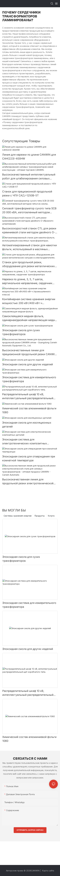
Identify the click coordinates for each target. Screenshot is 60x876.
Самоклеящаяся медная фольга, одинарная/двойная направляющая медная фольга (30, 318)
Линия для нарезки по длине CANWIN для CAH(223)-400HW (29, 156)
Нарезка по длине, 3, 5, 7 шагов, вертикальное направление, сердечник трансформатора (27, 281)
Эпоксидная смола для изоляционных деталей (26, 424)
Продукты (40, 515)
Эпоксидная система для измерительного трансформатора (29, 379)
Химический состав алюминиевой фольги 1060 (29, 410)
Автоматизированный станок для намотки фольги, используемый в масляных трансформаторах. (29, 247)
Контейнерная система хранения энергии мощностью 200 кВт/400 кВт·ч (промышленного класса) (28, 301)
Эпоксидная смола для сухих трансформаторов (21, 332)
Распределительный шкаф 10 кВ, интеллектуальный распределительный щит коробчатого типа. (27, 396)
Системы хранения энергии (17, 515)
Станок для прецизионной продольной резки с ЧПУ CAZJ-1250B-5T (27, 193)
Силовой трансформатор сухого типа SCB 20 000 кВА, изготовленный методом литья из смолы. (29, 210)
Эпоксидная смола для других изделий (27, 364)
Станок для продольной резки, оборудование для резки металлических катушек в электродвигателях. (28, 264)
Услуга (51, 515)
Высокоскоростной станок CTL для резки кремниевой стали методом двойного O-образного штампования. (29, 230)
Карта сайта (48, 870)
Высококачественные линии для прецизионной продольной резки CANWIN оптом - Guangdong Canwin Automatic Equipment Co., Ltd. (29, 352)
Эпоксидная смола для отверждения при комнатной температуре (28, 458)
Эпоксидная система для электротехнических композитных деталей (24, 441)
